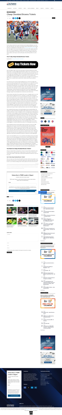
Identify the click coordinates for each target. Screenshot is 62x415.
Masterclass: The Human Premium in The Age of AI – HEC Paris (49, 278)
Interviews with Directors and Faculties (46, 177)
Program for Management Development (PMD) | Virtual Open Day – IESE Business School (48, 219)
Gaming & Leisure (9, 213)
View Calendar (43, 240)
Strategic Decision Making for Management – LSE (48, 267)
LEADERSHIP (9, 8)
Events (10, 10)
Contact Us (46, 0)
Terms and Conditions (35, 409)
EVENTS (52, 8)
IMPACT (37, 8)
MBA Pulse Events (43, 184)
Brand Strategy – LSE (46, 270)
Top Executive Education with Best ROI (47, 173)
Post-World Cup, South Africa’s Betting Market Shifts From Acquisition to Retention (11, 226)
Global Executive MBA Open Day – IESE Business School (48, 316)
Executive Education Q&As (45, 181)
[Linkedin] (17, 18)
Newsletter (28, 0)
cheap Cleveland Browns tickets (30, 47)
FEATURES (47, 8)
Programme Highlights (44, 176)
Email (10, 182)
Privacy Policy (28, 409)
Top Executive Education (33, 0)
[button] (54, 0)
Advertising (38, 0)
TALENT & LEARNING (31, 8)
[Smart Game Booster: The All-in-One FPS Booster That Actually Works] (23, 210)
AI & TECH (14, 8)
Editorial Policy (42, 0)
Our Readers (13, 0)
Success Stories (43, 180)
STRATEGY (20, 8)
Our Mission (21, 0)
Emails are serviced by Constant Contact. (25, 188)
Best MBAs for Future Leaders (45, 175)
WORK (25, 8)
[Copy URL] (19, 18)
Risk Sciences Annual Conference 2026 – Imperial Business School (48, 208)
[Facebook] (13, 18)
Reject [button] (31, 413)
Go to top (36, 163)
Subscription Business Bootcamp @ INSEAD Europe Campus (49, 234)
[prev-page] (7, 228)
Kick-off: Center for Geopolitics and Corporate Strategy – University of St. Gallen (49, 229)
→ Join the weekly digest (23, 190)
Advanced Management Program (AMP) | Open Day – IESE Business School (48, 237)
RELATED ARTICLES (10, 205)
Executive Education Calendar (45, 183)
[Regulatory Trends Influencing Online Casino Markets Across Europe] (33, 221)
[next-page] (8, 228)
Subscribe (24, 0)
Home (7, 0)
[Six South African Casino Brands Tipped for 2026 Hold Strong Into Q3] (23, 221)
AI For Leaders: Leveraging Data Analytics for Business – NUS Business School (48, 224)
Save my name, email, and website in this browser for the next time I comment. (19, 250)
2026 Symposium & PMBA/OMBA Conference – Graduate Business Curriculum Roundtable (48, 327)
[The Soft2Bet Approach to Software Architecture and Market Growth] (12, 210)
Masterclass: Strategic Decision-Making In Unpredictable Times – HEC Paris (49, 274)
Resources (17, 0)
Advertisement (11, 196)
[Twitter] (15, 18)
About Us (10, 0)
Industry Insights (43, 179)
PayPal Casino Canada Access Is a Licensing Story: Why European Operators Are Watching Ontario (32, 215)
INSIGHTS (42, 8)
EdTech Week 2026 (46, 323)
